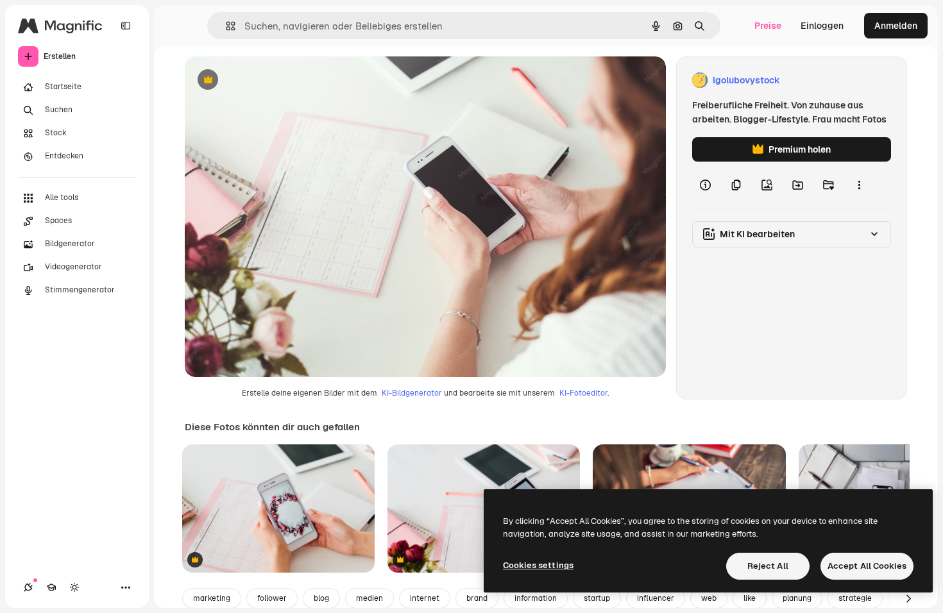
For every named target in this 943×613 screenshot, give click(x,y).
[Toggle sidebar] (125, 25)
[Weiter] (908, 598)
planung (797, 598)
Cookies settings (538, 565)
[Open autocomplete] (225, 26)
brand (477, 598)
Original (267, 80)
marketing (211, 598)
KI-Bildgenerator (412, 393)
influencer (655, 598)
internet (424, 598)
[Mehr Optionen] (859, 184)
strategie (855, 598)
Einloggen (822, 25)
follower (272, 598)
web (709, 598)
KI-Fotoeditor (583, 393)
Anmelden (895, 25)
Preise (767, 25)
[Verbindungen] (28, 587)
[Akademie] (51, 587)
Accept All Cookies (867, 565)
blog (321, 598)
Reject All (767, 565)
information (535, 598)
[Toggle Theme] (74, 587)
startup (597, 598)
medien (369, 598)
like (749, 598)
